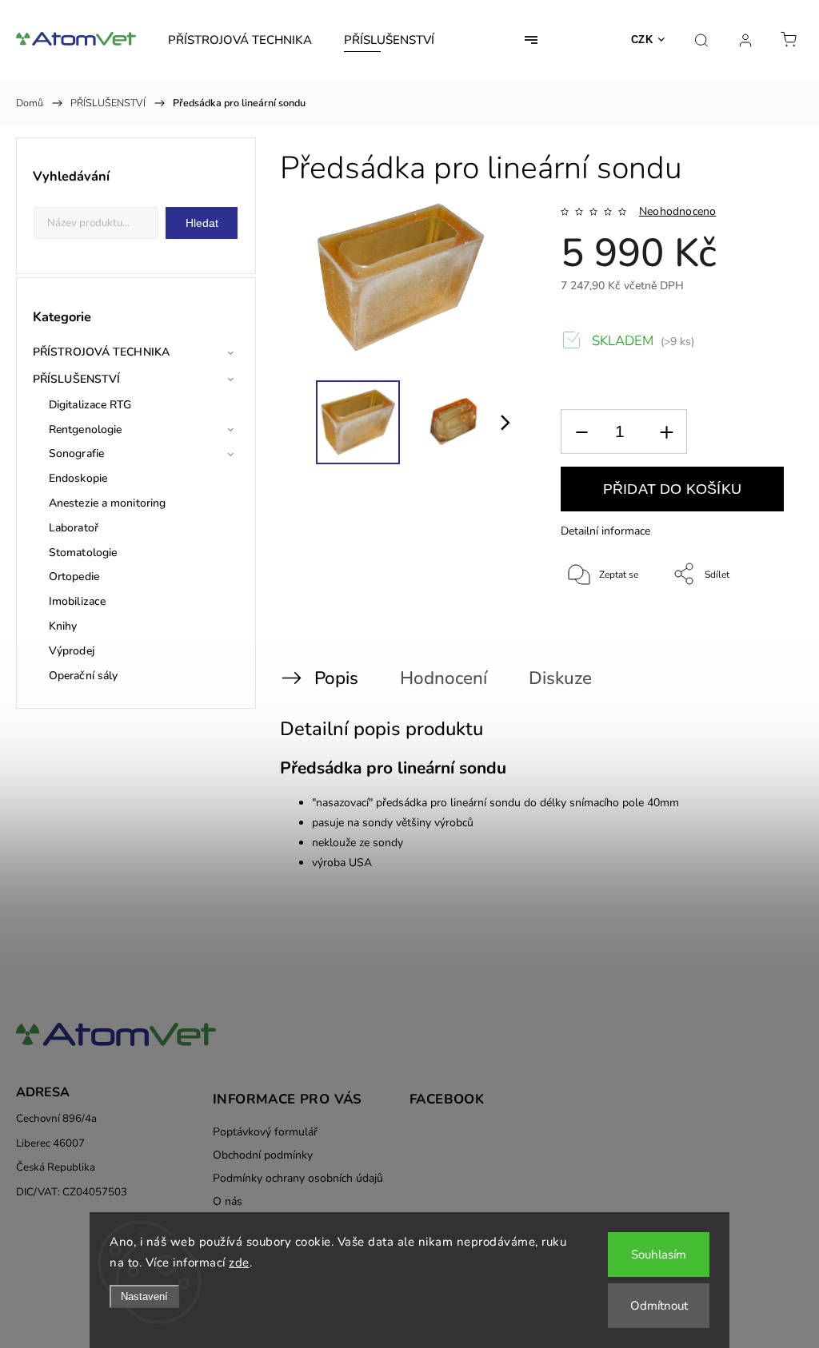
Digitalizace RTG (90, 404)
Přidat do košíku (672, 489)
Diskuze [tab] (560, 678)
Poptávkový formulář (265, 1131)
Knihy (63, 626)
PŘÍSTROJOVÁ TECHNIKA (101, 352)
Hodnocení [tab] (443, 678)
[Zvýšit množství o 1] (666, 432)
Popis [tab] (336, 678)
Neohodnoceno (677, 211)
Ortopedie (74, 576)
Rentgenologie (85, 429)
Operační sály (83, 675)
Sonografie (76, 453)
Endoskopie (78, 478)
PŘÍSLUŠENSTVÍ (76, 379)
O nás (227, 1201)
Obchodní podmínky (263, 1155)
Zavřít (750, 627)
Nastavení (144, 1296)
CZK (642, 40)
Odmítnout (659, 1306)
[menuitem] (240, 40)
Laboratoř (73, 527)
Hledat (202, 223)
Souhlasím (658, 1255)
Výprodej (71, 650)
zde (239, 1262)
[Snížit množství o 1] (581, 432)
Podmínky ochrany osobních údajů (298, 1178)
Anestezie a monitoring (107, 503)
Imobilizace (77, 601)
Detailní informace (605, 531)
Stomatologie (83, 552)
